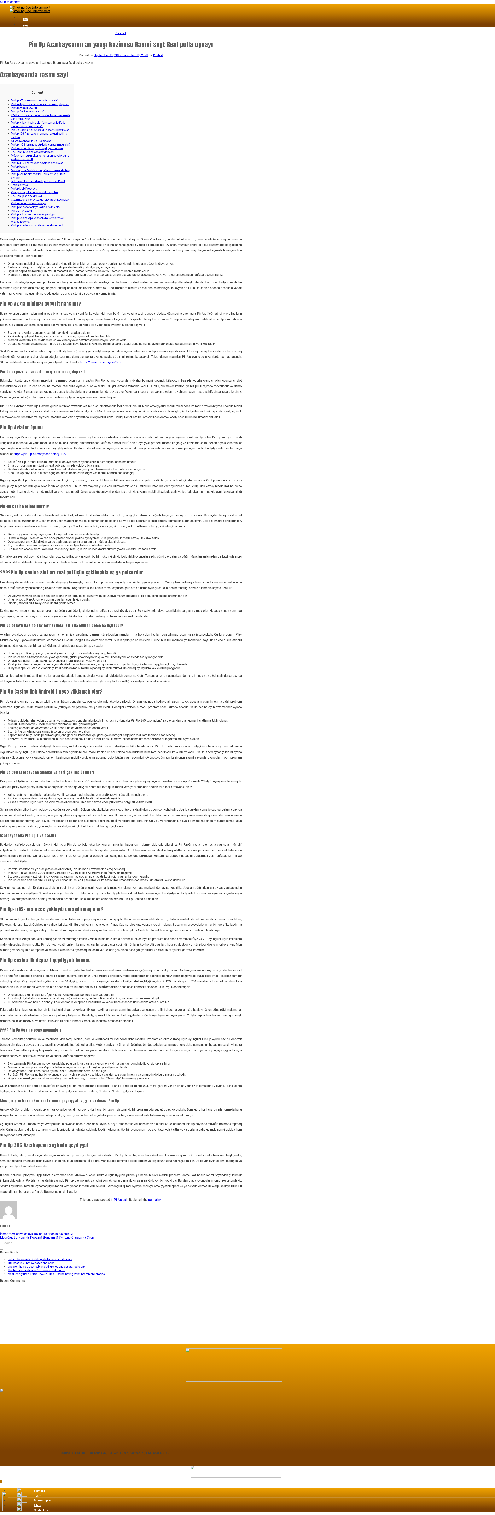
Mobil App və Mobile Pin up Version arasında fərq (40, 170)
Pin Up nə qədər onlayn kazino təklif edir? (35, 207)
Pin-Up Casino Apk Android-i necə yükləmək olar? (40, 129)
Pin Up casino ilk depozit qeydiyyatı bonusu (37, 148)
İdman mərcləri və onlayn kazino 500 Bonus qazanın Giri (37, 1234)
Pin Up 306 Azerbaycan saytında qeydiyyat (37, 162)
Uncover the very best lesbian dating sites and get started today (46, 1266)
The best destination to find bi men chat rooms (36, 1270)
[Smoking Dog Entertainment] (30, 9)
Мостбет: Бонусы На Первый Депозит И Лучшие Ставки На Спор (47, 1237)
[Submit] (1, 1249)
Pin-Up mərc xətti (21, 210)
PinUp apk (120, 33)
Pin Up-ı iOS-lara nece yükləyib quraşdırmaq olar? (40, 144)
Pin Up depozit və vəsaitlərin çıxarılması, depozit (40, 104)
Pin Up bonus (19, 166)
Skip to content (10, 2)
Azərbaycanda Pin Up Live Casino (31, 140)
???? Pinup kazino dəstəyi (26, 196)
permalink (154, 1199)
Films (37, 1505)
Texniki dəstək (19, 185)
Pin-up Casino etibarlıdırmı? (27, 111)
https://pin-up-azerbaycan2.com (101, 362)
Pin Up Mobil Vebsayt (24, 188)
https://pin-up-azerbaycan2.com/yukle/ (40, 454)
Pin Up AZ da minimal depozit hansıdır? (35, 100)
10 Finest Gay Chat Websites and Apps (31, 1262)
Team (37, 1495)
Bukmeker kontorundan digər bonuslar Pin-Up (38, 181)
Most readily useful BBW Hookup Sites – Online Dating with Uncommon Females (56, 1274)
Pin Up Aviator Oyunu (24, 107)
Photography (42, 1500)
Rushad (158, 55)
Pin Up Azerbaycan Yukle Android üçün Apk (37, 225)
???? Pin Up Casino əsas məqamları (32, 151)
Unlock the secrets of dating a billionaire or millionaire (40, 1259)
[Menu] (20, 19)
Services (39, 1490)
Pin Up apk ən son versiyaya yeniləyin (33, 214)
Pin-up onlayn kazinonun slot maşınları (34, 192)
